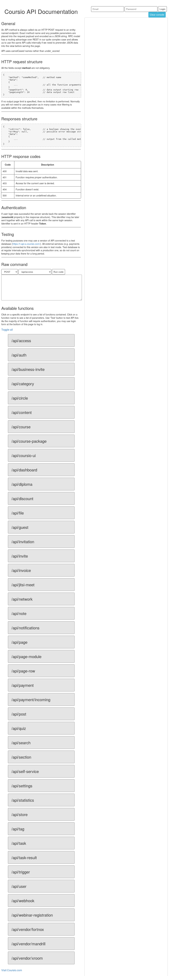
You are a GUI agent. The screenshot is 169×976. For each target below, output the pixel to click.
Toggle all (7, 329)
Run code (58, 272)
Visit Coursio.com (11, 970)
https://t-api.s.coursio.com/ (26, 243)
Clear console (157, 14)
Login (162, 9)
